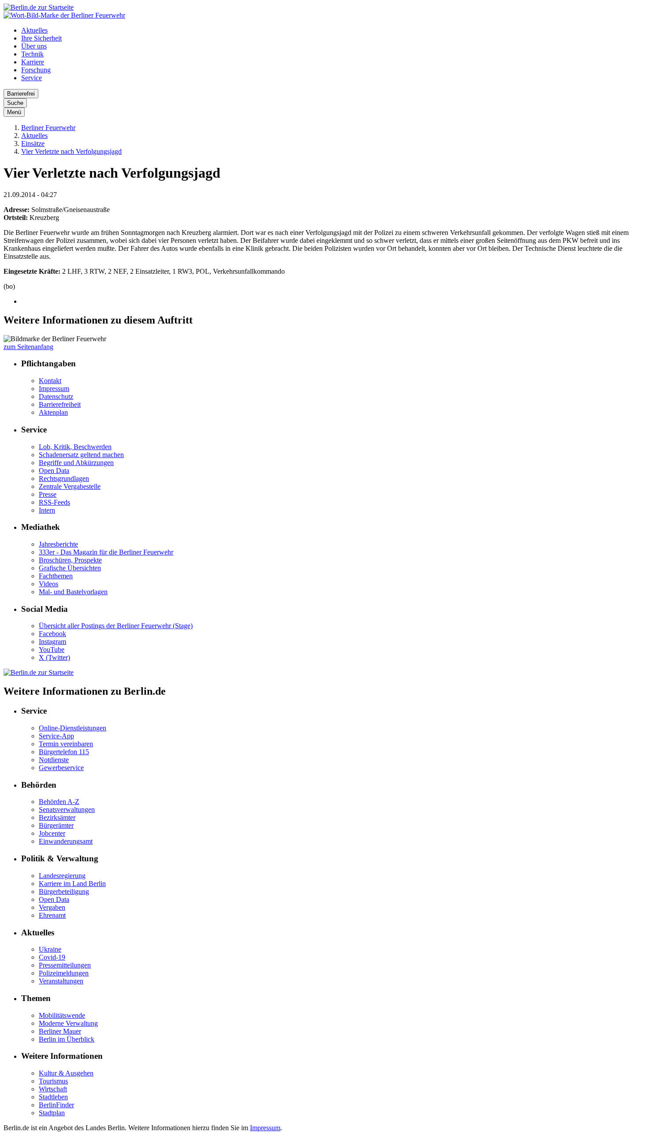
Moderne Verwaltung (68, 1023)
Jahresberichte (58, 544)
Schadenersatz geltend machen (81, 454)
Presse (47, 494)
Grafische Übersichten (70, 568)
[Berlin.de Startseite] (39, 7)
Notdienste (54, 759)
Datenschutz (56, 396)
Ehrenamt (52, 915)
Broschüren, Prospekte (70, 560)
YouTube (51, 649)
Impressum (54, 388)
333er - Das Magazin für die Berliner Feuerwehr (106, 552)
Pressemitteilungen (65, 965)
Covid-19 (52, 957)
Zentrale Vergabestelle (70, 486)
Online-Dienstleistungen (72, 728)
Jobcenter (52, 833)
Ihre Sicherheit (41, 38)
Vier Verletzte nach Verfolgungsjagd (71, 151)
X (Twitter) (54, 657)
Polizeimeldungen (64, 973)
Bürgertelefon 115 (64, 752)
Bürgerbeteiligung (64, 891)
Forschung (36, 70)
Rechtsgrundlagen (64, 478)
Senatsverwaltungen (67, 809)
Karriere (32, 62)
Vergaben (52, 907)
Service (31, 78)
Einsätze (33, 143)
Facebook (52, 633)
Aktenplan (53, 412)
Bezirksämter (57, 817)
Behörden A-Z (59, 801)
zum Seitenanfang (28, 346)
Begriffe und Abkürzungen (76, 462)
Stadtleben (53, 1097)
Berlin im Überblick (66, 1039)
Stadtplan (52, 1113)
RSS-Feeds (54, 502)
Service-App (56, 736)
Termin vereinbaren (66, 744)
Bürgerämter (56, 825)
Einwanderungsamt (66, 841)
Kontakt (50, 380)
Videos (48, 584)
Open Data (54, 470)
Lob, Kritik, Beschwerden (75, 446)
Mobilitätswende (62, 1015)
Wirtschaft (53, 1089)
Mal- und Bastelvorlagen (73, 592)
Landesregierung (62, 875)
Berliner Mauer (60, 1031)
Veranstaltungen (61, 981)
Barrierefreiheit (60, 404)
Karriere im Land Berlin (72, 883)
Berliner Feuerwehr (48, 127)
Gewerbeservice (61, 767)
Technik (32, 54)
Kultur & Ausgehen (66, 1073)
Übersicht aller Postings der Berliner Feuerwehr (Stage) (116, 625)
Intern (47, 510)
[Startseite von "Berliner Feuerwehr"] (64, 15)
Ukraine (50, 949)
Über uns (34, 46)
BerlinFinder (56, 1105)
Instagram (52, 641)
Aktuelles (34, 30)
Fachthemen (56, 576)
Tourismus (53, 1081)
